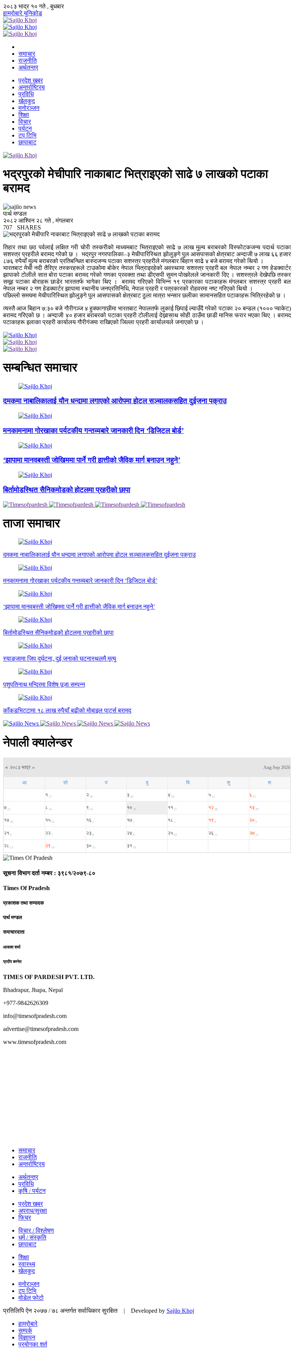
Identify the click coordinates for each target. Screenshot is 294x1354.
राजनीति (27, 60)
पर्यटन (25, 128)
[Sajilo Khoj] (20, 20)
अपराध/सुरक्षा (32, 1210)
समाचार (26, 53)
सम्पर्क (25, 1330)
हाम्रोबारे (13, 13)
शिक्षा (23, 114)
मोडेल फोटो (31, 1297)
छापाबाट (27, 142)
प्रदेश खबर (30, 80)
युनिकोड (33, 13)
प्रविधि (26, 94)
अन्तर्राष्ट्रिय (31, 87)
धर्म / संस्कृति (32, 1237)
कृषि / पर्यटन (32, 1191)
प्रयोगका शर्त (32, 1344)
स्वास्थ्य (26, 1264)
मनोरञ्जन (28, 108)
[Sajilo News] (21, 723)
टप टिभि (27, 135)
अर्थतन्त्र (28, 67)
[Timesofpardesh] (26, 504)
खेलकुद (26, 101)
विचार (24, 121)
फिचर (24, 1217)
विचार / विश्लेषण (36, 1230)
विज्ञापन (26, 1337)
